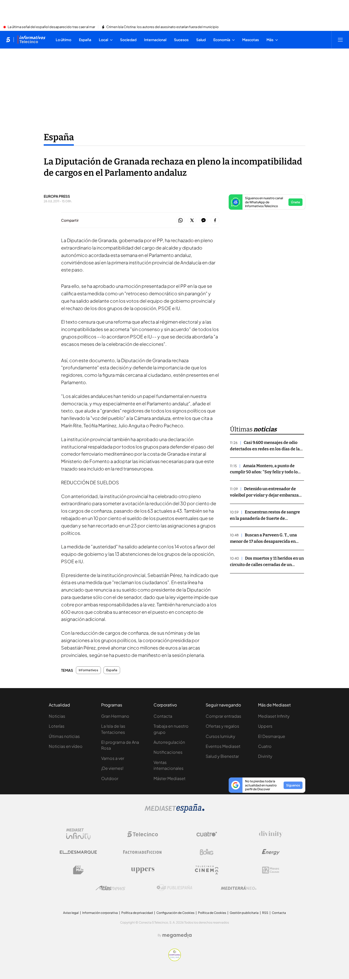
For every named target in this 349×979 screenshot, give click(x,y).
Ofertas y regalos (222, 726)
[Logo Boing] (207, 852)
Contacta (163, 716)
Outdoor (109, 778)
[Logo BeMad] (78, 870)
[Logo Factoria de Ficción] (142, 852)
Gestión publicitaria (244, 913)
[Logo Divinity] (271, 834)
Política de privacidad (137, 913)
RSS (265, 913)
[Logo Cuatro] (206, 834)
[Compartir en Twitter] (192, 220)
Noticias (57, 716)
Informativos (88, 670)
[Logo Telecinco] (142, 834)
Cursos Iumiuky (220, 736)
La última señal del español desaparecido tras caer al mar (51, 27)
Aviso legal (71, 913)
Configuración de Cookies (175, 913)
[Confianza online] (174, 959)
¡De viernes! (112, 768)
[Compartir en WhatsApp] (180, 220)
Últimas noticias (64, 736)
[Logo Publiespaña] (174, 887)
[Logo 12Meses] (270, 870)
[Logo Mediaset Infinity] (78, 834)
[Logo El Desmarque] (78, 852)
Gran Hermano (115, 716)
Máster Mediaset (169, 778)
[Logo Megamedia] (177, 935)
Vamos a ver (112, 758)
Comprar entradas (223, 716)
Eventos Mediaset (223, 746)
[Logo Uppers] (143, 870)
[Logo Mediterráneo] (239, 888)
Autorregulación (169, 742)
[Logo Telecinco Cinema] (206, 870)
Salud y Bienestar (222, 756)
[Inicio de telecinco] (8, 39)
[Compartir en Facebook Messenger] (203, 220)
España (59, 137)
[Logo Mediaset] (174, 811)
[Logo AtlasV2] (110, 888)
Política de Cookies (212, 913)
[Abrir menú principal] (340, 39)
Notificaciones (168, 752)
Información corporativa (100, 913)
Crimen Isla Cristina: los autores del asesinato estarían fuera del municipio (162, 27)
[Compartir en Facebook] (215, 220)
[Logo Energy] (271, 852)
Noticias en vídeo (66, 746)
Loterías (56, 726)
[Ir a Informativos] (31, 39)
